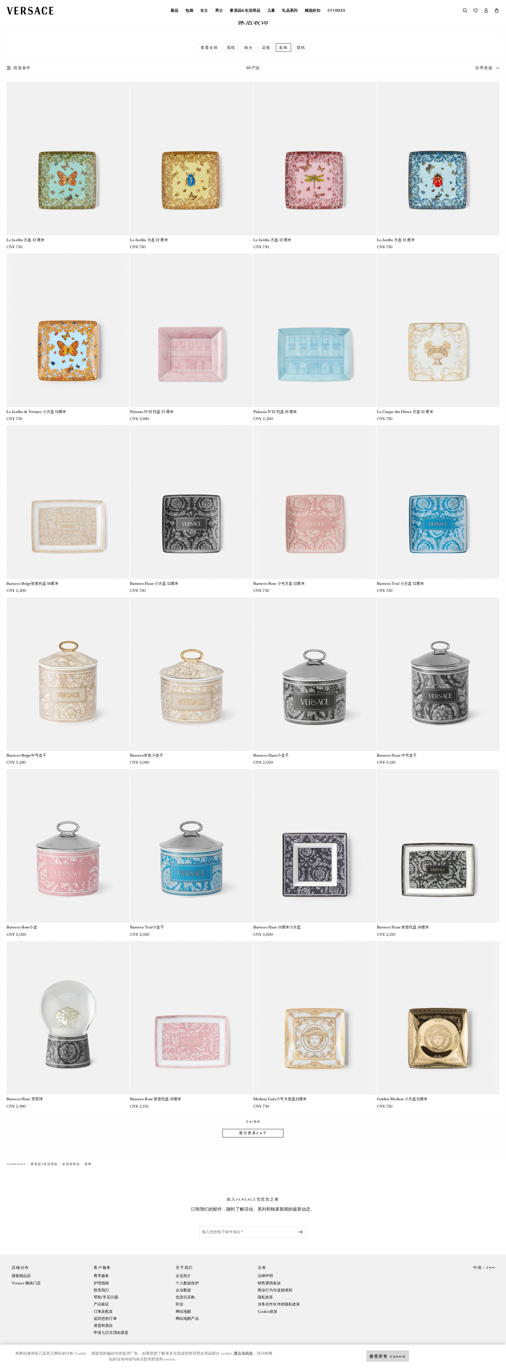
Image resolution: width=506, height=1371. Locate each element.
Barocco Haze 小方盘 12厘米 (154, 583)
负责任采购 (185, 1297)
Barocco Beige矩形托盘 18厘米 (32, 583)
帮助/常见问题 (106, 1297)
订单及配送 (103, 1311)
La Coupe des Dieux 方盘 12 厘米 (405, 411)
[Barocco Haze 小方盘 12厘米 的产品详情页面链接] (191, 502)
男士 (219, 10)
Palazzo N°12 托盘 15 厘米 (152, 411)
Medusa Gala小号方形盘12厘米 (280, 1098)
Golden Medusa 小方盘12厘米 (402, 1098)
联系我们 (101, 1290)
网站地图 (183, 1311)
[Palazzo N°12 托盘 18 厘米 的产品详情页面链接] (314, 330)
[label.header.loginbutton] (486, 10)
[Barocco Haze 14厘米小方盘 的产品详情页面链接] (314, 846)
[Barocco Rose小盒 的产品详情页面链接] (67, 846)
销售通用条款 (269, 1283)
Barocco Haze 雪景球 (24, 1098)
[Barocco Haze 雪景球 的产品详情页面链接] (67, 1017)
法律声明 (265, 1275)
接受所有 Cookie (388, 1356)
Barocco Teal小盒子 (147, 927)
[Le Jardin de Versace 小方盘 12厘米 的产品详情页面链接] (67, 330)
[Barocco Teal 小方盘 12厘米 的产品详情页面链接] (438, 502)
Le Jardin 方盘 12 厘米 (25, 239)
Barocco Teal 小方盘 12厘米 (400, 583)
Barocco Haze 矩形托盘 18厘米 (403, 927)
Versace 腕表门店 (26, 1283)
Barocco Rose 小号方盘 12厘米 (279, 583)
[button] (496, 10)
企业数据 (183, 1290)
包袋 (189, 10)
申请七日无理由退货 (111, 1332)
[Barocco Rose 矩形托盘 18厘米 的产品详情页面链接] (191, 1017)
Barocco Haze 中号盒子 (397, 755)
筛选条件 (22, 68)
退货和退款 (103, 1325)
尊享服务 (101, 1275)
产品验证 (101, 1304)
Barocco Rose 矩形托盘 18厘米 (156, 1098)
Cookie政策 (267, 1311)
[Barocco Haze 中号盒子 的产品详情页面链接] (438, 674)
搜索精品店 (21, 1275)
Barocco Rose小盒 (21, 927)
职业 (179, 1304)
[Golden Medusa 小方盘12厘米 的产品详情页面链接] (438, 1017)
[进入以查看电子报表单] (302, 1232)
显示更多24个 (253, 1133)
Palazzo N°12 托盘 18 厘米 (275, 411)
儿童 (271, 10)
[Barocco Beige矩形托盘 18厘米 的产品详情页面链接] (67, 502)
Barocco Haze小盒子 (271, 755)
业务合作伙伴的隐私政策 (279, 1304)
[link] (16, 1164)
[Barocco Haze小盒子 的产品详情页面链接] (314, 674)
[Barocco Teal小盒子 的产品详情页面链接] (191, 846)
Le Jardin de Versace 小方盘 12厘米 (36, 411)
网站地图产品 (187, 1318)
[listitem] (209, 47)
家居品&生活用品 (245, 10)
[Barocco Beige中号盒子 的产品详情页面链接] (67, 674)
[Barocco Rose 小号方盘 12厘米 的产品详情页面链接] (314, 502)
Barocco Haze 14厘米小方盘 (277, 927)
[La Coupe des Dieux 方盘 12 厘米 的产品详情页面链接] (438, 330)
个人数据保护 (187, 1283)
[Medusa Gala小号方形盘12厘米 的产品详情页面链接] (314, 1017)
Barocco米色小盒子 (146, 755)
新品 (175, 10)
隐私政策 (265, 1297)
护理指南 (101, 1283)
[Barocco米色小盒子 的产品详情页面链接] (191, 674)
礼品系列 (290, 10)
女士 (204, 10)
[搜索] (465, 10)
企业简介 (183, 1275)
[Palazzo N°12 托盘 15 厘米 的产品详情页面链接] (191, 330)
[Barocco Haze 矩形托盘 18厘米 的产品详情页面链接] (438, 846)
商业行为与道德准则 (275, 1290)
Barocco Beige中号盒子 (26, 755)
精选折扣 (312, 10)
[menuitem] (175, 10)
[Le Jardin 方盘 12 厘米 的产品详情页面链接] (67, 158)
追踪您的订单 (105, 1318)
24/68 (253, 1122)
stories (336, 10)
